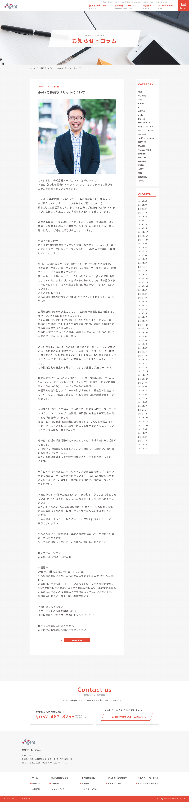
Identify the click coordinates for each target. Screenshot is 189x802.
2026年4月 (143, 216)
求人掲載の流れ (88, 778)
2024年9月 (143, 290)
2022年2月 (143, 410)
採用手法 (142, 142)
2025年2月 (143, 270)
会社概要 (36, 789)
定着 (140, 99)
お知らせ (142, 111)
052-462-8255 (57, 716)
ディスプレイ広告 (145, 130)
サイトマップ (26, 799)
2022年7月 (143, 390)
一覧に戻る (77, 640)
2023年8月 (143, 340)
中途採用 (142, 161)
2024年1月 (143, 321)
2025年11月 (143, 236)
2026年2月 (143, 224)
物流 (140, 91)
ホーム (32, 68)
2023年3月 (143, 359)
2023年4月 (143, 355)
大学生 (141, 169)
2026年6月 (143, 209)
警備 (140, 173)
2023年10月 (143, 332)
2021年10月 (143, 425)
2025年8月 (143, 247)
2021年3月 (143, 444)
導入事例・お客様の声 (117, 778)
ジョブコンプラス (145, 126)
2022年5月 (143, 398)
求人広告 (142, 146)
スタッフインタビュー (60, 789)
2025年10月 (143, 239)
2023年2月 (143, 363)
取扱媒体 (85, 783)
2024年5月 (143, 305)
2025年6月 (143, 255)
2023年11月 (143, 328)
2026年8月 (143, 201)
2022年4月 (143, 402)
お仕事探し (143, 176)
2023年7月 (143, 344)
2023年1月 (143, 367)
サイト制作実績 (114, 783)
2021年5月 (143, 440)
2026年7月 (143, 205)
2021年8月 (143, 429)
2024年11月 (143, 282)
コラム (141, 180)
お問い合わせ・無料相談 (148, 783)
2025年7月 (143, 251)
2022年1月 (143, 413)
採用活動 (142, 157)
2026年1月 (143, 228)
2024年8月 (143, 294)
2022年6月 (143, 394)
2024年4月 (143, 309)
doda (140, 115)
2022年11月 (143, 375)
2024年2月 (143, 317)
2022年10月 (143, 379)
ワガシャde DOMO (146, 138)
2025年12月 (143, 232)
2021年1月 (143, 448)
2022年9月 (143, 382)
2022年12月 (143, 371)
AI (139, 107)
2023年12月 (143, 325)
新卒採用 (36, 783)
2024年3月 (143, 313)
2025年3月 (143, 267)
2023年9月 (143, 336)
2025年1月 (143, 274)
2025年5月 (143, 259)
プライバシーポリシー (10, 799)
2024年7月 (143, 297)
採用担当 (142, 153)
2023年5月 (143, 352)
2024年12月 (143, 278)
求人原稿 (142, 95)
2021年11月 (143, 421)
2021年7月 (143, 433)
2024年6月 (143, 301)
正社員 (141, 165)
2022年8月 (143, 386)
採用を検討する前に (59, 778)
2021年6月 (143, 437)
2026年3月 (143, 220)
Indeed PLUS (144, 122)
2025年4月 (143, 263)
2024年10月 (143, 286)
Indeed (141, 118)
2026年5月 (143, 212)
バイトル (142, 134)
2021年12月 (143, 417)
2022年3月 (143, 406)
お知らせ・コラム (46, 68)
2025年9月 (143, 243)
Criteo (141, 103)
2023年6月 (143, 348)
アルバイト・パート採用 (148, 778)
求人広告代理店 (144, 149)
